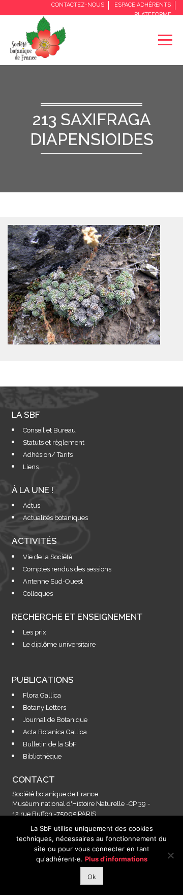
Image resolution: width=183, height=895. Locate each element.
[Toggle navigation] (165, 40)
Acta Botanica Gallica (55, 732)
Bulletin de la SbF (50, 744)
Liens (31, 467)
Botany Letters (44, 707)
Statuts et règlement (53, 442)
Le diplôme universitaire (59, 644)
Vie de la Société (47, 557)
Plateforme (152, 14)
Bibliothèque (42, 756)
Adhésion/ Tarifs (48, 454)
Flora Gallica (42, 695)
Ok (91, 877)
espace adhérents (142, 5)
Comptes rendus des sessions (67, 569)
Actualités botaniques (55, 518)
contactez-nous (77, 5)
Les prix (34, 632)
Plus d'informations (116, 859)
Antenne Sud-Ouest (53, 581)
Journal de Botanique (55, 720)
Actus (31, 505)
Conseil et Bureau (49, 430)
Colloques (38, 593)
